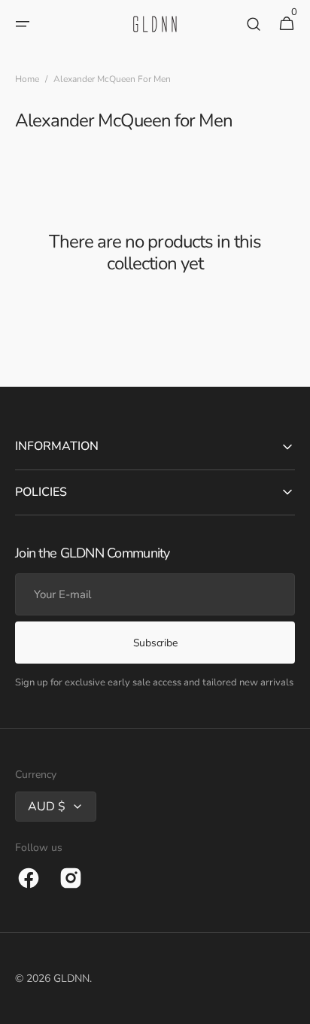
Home (27, 79)
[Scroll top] (292, 1006)
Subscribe (155, 643)
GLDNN (71, 978)
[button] (22, 24)
